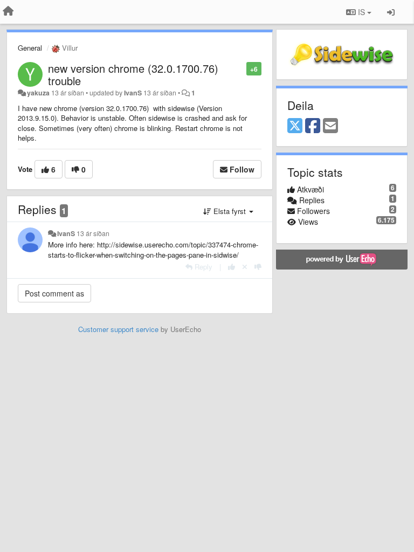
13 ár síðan (93, 233)
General (30, 48)
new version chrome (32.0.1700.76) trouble (133, 74)
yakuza (38, 93)
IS (361, 11)
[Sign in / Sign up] (391, 12)
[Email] (330, 126)
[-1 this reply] (257, 266)
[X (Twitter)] (294, 126)
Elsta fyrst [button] (229, 211)
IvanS (133, 93)
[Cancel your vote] (244, 266)
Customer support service (118, 329)
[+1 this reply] (231, 266)
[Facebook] (312, 126)
